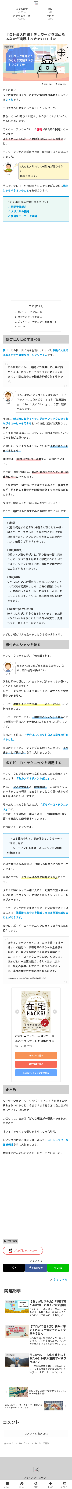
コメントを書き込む (36, 1433)
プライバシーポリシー (36, 1477)
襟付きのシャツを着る (30, 317)
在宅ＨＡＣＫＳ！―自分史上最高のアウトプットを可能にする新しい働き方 (34, 1041)
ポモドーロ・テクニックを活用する (37, 321)
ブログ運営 (12, 1241)
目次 (31, 305)
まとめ (21, 326)
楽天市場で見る (36, 1064)
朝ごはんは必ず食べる (30, 312)
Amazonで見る (36, 1055)
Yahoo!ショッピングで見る (36, 1072)
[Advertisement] (36, 261)
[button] (65, 842)
